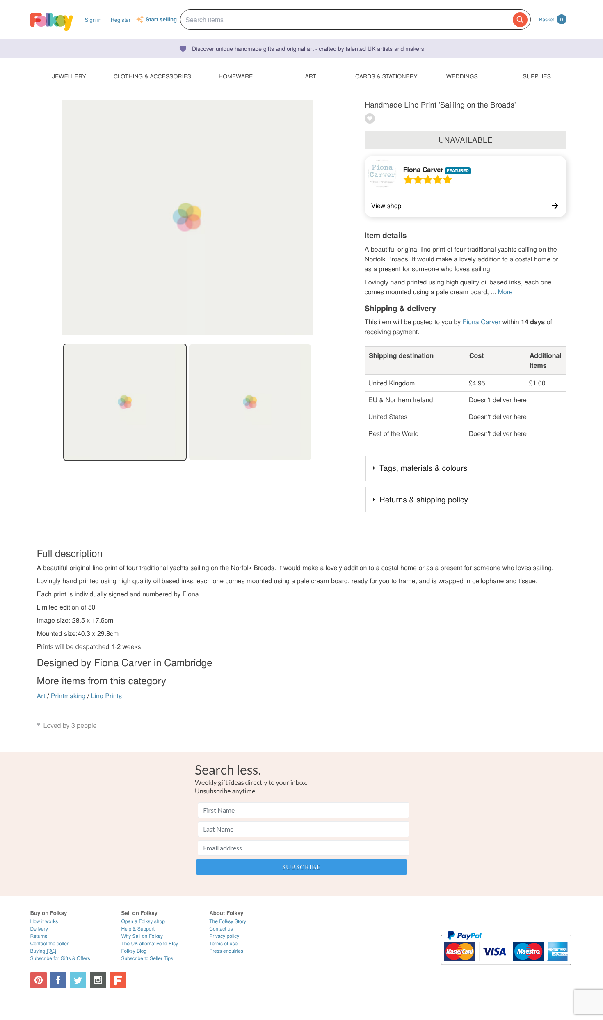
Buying (43, 950)
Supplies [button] (537, 76)
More (505, 291)
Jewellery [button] (69, 76)
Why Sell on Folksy (142, 936)
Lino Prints (106, 695)
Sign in (93, 19)
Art (41, 695)
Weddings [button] (462, 76)
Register (120, 19)
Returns (39, 936)
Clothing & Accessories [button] (152, 76)
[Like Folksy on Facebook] (58, 980)
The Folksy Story (227, 921)
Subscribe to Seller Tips (147, 958)
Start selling (161, 19)
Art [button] (310, 76)
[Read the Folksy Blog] (118, 980)
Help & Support (138, 928)
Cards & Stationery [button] (386, 76)
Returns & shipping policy (423, 499)
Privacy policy (224, 936)
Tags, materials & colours (423, 467)
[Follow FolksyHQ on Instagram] (98, 980)
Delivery (39, 928)
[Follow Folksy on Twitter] (78, 980)
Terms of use (223, 943)
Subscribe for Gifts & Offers (60, 958)
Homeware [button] (236, 76)
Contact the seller (49, 943)
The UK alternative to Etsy (149, 943)
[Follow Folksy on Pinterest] (38, 980)
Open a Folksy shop (142, 921)
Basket (551, 19)
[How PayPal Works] (506, 968)
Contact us (221, 928)
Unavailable (466, 139)
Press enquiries (226, 950)
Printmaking (68, 695)
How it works (44, 921)
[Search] (520, 19)
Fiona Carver (423, 169)
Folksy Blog (133, 950)
